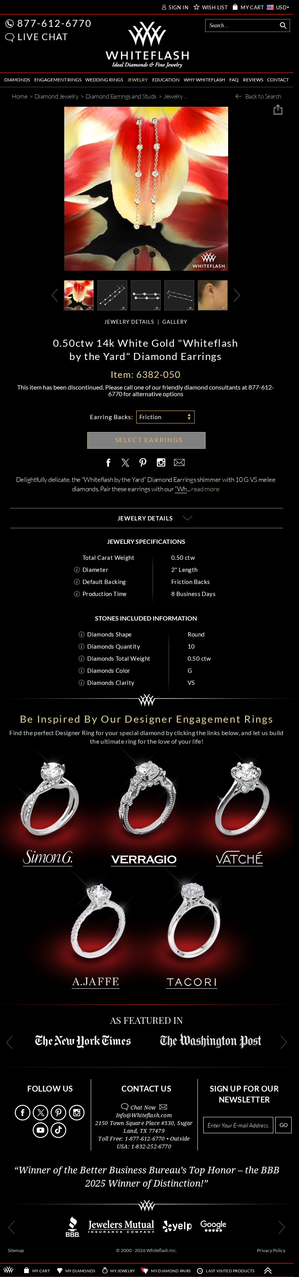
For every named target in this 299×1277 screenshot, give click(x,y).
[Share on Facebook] (110, 463)
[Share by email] (178, 463)
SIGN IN (178, 8)
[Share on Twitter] (125, 463)
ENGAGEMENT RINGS (57, 80)
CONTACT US (146, 1088)
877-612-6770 (54, 23)
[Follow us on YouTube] (41, 1135)
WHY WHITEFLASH (204, 80)
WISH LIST (215, 8)
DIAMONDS (17, 80)
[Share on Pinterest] (143, 467)
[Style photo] (79, 294)
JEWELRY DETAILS (129, 322)
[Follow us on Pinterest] (59, 1118)
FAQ (234, 80)
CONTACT (278, 80)
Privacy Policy (271, 1250)
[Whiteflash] (147, 45)
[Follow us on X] (41, 1118)
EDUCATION (165, 80)
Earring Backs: (111, 416)
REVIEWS (253, 80)
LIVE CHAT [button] (43, 36)
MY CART (252, 8)
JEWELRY (137, 80)
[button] (9, 37)
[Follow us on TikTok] (59, 1135)
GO (284, 1125)
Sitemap (16, 1250)
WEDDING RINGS (104, 80)
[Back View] (179, 294)
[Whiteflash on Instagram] (161, 463)
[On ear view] (213, 294)
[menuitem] (17, 80)
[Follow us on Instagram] (77, 1118)
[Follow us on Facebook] (23, 1118)
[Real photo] (112, 294)
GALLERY (174, 322)
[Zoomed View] (146, 294)
